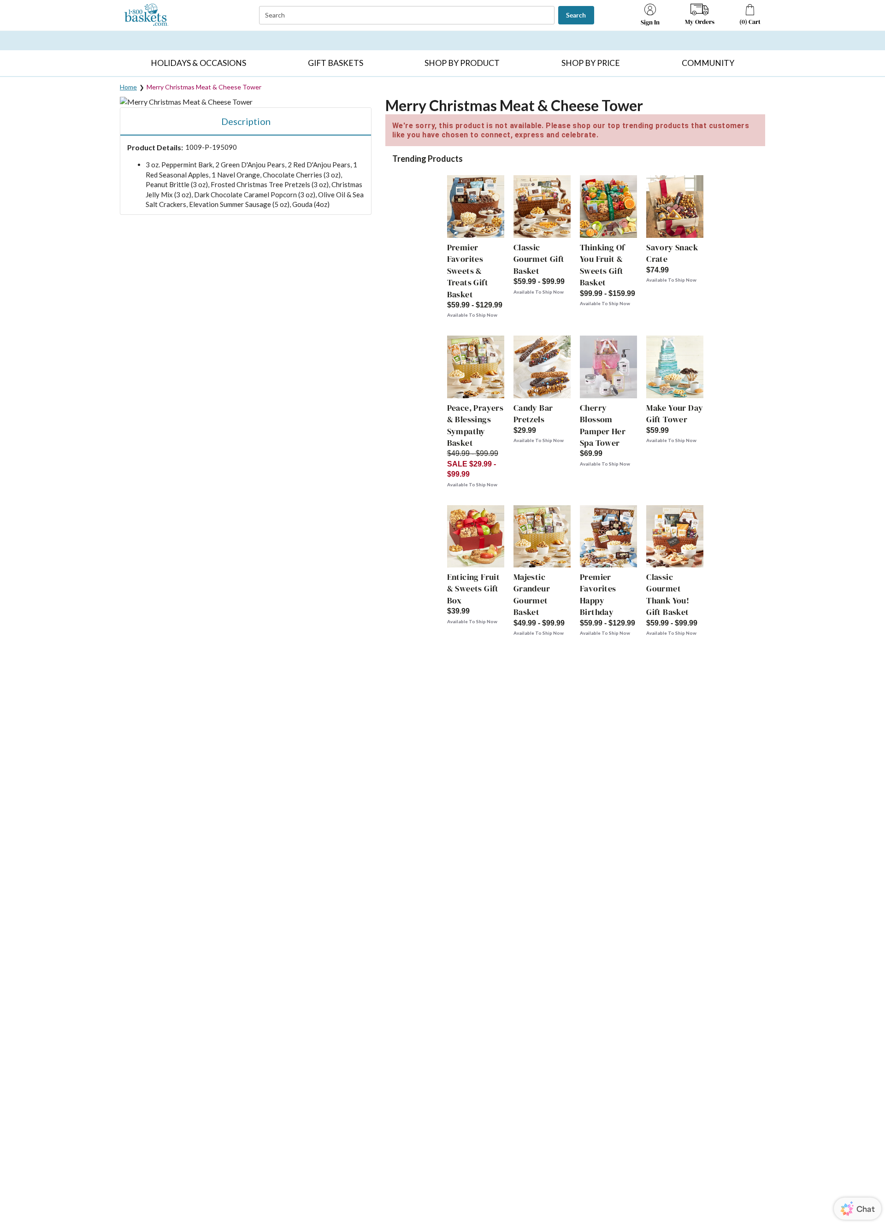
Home (128, 87)
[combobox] (407, 15)
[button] (198, 63)
